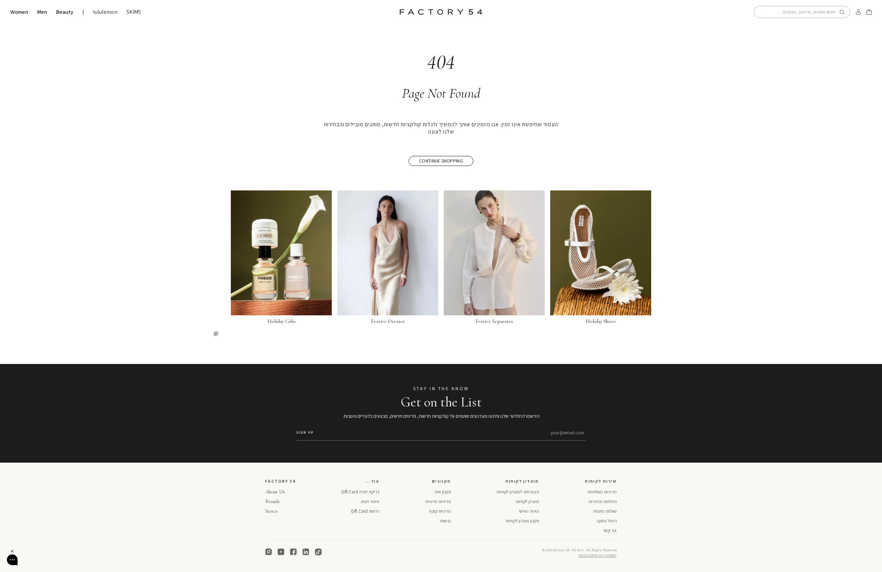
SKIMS (133, 12)
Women (19, 12)
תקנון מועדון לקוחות (522, 521)
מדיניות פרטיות (438, 501)
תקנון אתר (442, 492)
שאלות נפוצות (605, 511)
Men (42, 12)
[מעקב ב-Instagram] (268, 552)
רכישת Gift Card (365, 511)
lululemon (105, 12)
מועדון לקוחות (527, 501)
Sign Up (305, 432)
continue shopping (441, 161)
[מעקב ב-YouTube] (281, 552)
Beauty (64, 12)
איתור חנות (370, 501)
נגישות (445, 521)
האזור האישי (529, 511)
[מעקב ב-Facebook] (293, 552)
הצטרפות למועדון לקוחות (517, 492)
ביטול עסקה (607, 521)
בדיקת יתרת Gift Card (360, 492)
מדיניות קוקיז (440, 511)
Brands (272, 501)
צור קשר (610, 530)
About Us (275, 492)
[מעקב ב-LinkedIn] (305, 552)
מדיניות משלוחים (602, 492)
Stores (271, 511)
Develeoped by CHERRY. (597, 555)
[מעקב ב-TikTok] (318, 552)
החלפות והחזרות (602, 501)
